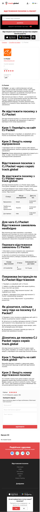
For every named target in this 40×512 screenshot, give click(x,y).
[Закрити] (31, 498)
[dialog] (20, 504)
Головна (4, 42)
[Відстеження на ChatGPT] (33, 37)
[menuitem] (3, 3)
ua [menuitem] (35, 3)
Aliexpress (20, 473)
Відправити (20, 427)
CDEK (20, 469)
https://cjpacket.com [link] (9, 60)
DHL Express (20, 471)
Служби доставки (14, 42)
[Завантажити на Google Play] (24, 37)
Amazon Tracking (20, 478)
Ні (23, 508)
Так (16, 508)
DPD (20, 476)
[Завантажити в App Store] (11, 37)
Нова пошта (20, 467)
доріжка (20, 23)
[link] (12, 453)
